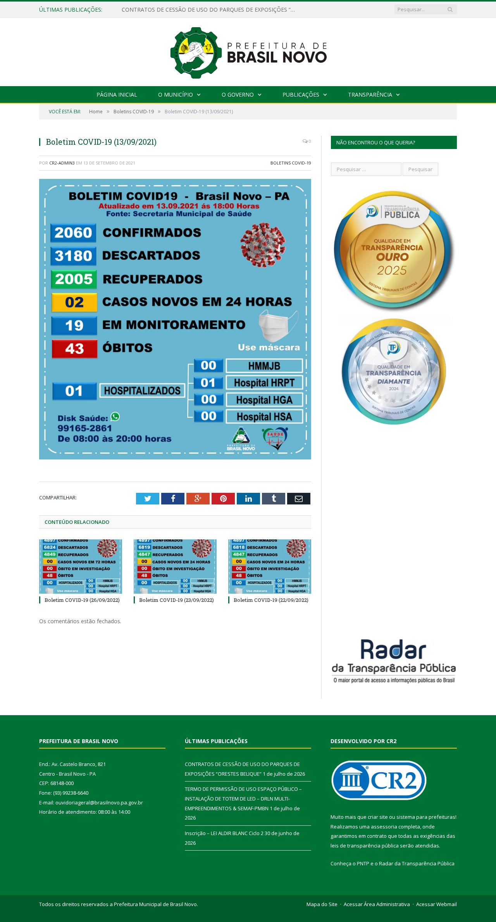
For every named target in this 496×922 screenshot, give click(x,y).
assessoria (384, 826)
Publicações (300, 94)
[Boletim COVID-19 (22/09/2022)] (269, 566)
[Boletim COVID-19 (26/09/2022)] (80, 566)
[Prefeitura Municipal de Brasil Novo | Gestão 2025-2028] (248, 50)
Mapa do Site (322, 904)
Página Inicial (116, 94)
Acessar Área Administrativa (377, 904)
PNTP (363, 863)
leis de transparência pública (365, 845)
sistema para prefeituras (425, 816)
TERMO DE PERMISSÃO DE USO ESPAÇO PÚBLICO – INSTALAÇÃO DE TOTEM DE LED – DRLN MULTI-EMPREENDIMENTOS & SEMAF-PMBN (211, 9)
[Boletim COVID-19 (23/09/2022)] (175, 566)
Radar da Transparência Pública (417, 863)
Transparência (370, 94)
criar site (378, 816)
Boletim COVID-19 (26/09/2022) (82, 599)
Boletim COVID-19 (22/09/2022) (271, 599)
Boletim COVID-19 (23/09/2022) (176, 599)
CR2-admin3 (62, 163)
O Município (175, 94)
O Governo (238, 94)
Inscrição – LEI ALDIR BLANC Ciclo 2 (224, 833)
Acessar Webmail (436, 904)
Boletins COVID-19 (290, 163)
